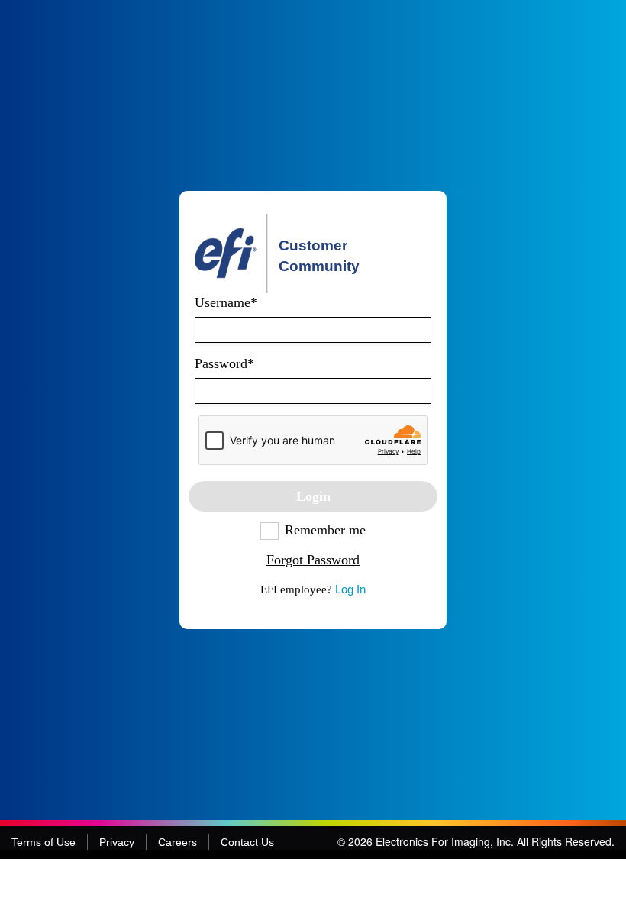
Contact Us (247, 842)
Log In (350, 589)
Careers (177, 842)
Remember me (325, 530)
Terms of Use (43, 842)
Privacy (116, 842)
